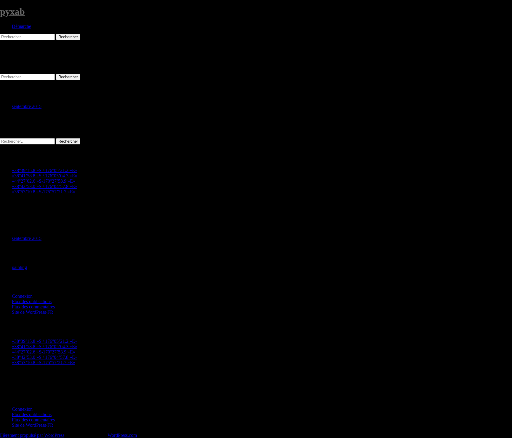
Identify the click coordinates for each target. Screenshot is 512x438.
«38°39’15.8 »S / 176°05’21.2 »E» (44, 170)
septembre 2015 (26, 106)
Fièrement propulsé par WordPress (32, 435)
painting (19, 267)
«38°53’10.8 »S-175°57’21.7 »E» (43, 191)
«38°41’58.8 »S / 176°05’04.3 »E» (44, 175)
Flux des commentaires (33, 306)
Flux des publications (32, 301)
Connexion (22, 296)
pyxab (12, 11)
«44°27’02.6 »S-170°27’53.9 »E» (43, 181)
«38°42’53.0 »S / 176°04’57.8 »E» (44, 186)
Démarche (21, 26)
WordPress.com (122, 435)
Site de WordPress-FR (32, 312)
